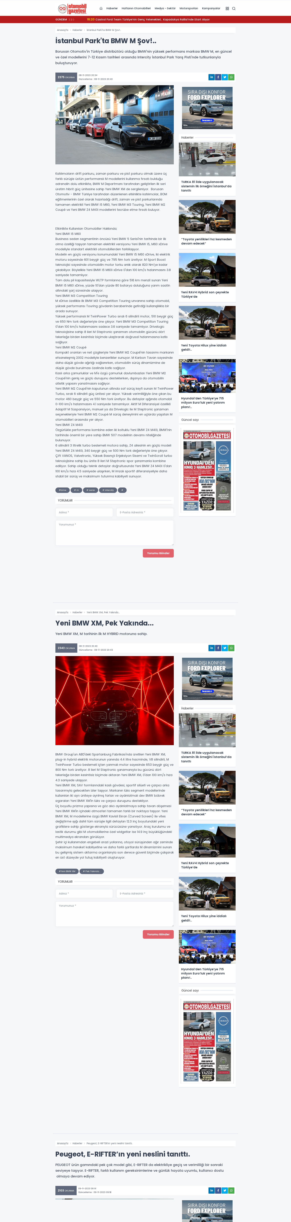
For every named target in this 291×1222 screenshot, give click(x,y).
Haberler (112, 8)
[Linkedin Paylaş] (211, 77)
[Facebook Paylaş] (218, 77)
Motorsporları (189, 8)
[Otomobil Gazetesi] (72, 8)
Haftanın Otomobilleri (136, 8)
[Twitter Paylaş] (225, 77)
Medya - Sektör (165, 8)
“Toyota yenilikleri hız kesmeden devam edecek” (125, 19)
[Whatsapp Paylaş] (231, 77)
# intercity (108, 490)
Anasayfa (62, 30)
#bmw (62, 490)
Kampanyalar (211, 8)
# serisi (90, 490)
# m (76, 490)
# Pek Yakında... (92, 871)
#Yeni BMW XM (67, 871)
